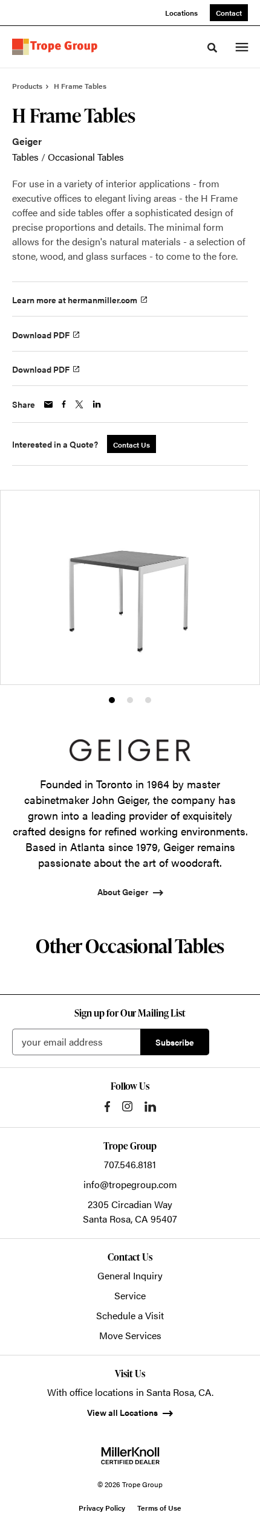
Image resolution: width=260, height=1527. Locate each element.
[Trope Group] (57, 47)
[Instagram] (127, 1106)
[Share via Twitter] (79, 404)
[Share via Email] (48, 404)
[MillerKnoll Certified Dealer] (130, 1456)
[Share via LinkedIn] (97, 404)
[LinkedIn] (150, 1106)
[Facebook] (107, 1106)
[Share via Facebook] (64, 404)
